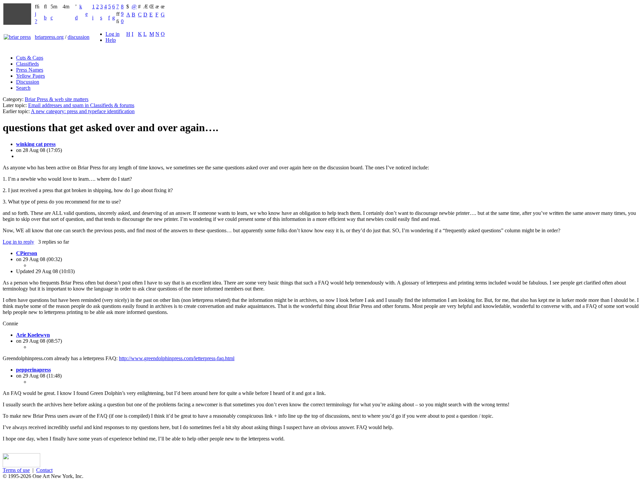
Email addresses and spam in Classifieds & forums (81, 105)
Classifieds (27, 64)
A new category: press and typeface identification (83, 111)
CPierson (26, 253)
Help (110, 40)
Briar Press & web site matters (56, 99)
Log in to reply (18, 242)
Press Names (29, 70)
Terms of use (16, 470)
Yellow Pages (30, 76)
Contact (44, 470)
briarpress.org (49, 37)
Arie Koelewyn (33, 335)
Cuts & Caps (29, 58)
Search (23, 88)
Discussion (27, 82)
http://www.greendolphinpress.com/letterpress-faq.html (176, 358)
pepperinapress (33, 370)
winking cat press (36, 144)
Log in (112, 34)
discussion (78, 37)
